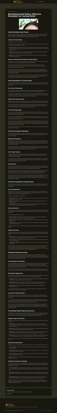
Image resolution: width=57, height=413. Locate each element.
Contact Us (42, 1)
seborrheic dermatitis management (13, 72)
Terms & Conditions (49, 410)
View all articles (9, 393)
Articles (9, 6)
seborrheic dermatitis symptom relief (18, 124)
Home (38, 1)
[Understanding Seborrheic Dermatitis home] (18, 2)
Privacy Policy (43, 410)
